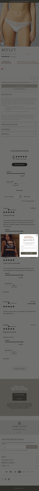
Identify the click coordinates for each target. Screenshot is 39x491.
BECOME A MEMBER (28, 253)
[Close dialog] (37, 235)
